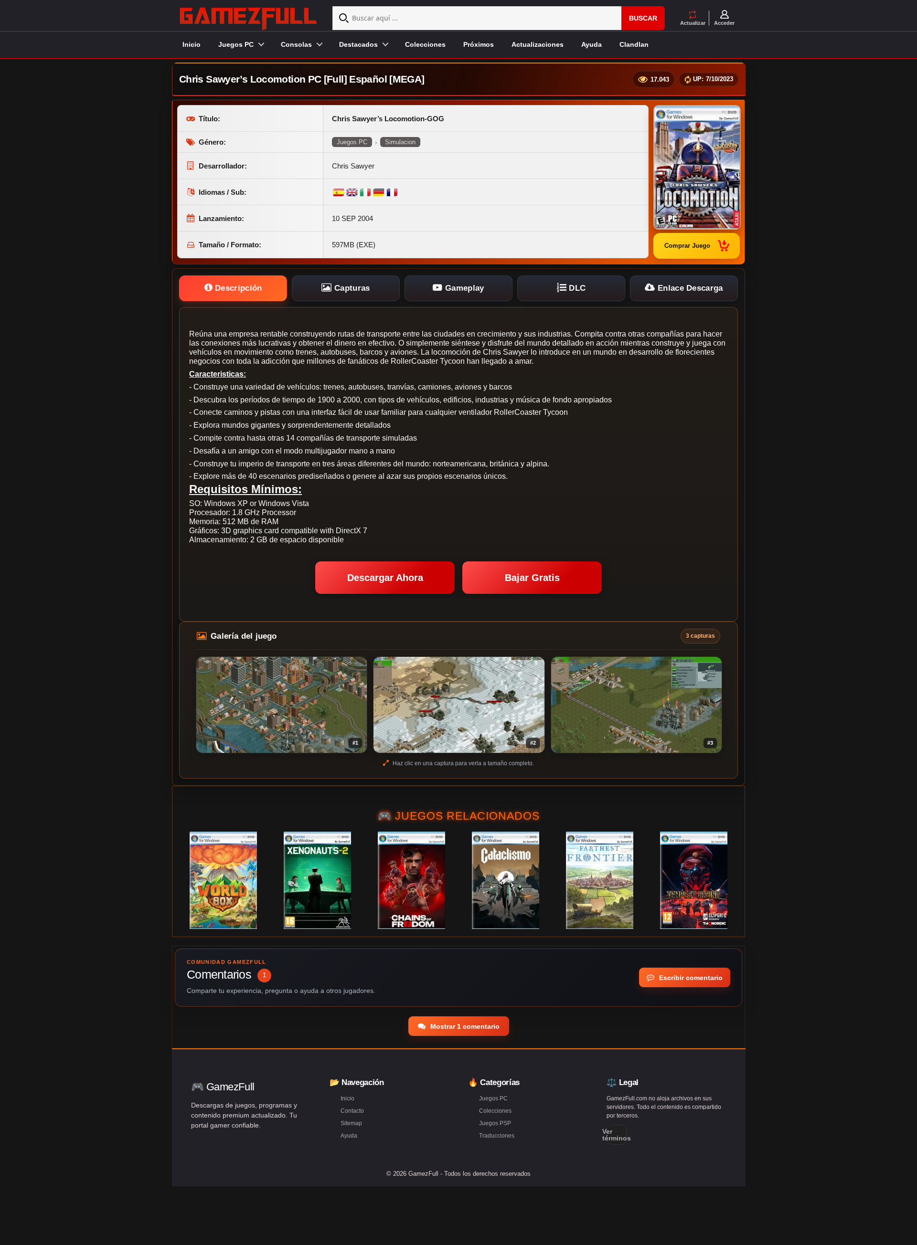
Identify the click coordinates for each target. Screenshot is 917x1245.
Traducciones (496, 1135)
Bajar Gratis (532, 577)
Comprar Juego (687, 245)
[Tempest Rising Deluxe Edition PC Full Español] (693, 880)
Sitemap (351, 1123)
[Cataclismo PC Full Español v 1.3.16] (505, 880)
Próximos (478, 44)
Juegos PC (352, 142)
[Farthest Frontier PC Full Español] (599, 880)
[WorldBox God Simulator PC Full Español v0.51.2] (223, 880)
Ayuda (591, 44)
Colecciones (425, 44)
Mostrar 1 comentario (464, 1026)
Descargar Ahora (385, 577)
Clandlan (634, 44)
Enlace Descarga (689, 288)
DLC (576, 288)
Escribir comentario (690, 977)
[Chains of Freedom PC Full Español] (411, 880)
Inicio (191, 44)
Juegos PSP (495, 1123)
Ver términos (617, 1135)
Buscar (643, 18)
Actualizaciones (538, 44)
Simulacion (400, 142)
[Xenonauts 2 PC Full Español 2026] (317, 880)
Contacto (352, 1111)
